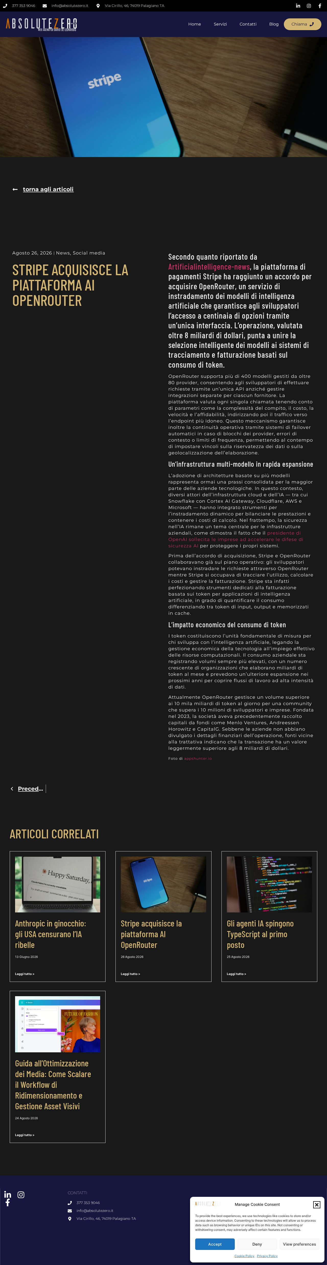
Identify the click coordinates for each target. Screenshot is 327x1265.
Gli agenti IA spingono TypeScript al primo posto (260, 934)
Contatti (248, 24)
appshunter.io (198, 758)
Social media (89, 253)
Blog (274, 24)
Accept (215, 1244)
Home (194, 24)
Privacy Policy (267, 1256)
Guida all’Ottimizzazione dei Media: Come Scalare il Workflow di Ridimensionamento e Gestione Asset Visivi (53, 1084)
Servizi (220, 24)
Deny (257, 1244)
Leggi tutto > (24, 974)
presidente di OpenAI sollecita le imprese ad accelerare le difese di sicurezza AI (235, 539)
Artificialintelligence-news (209, 266)
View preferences (299, 1244)
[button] (316, 1204)
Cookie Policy (244, 1256)
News (63, 253)
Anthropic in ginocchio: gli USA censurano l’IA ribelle (50, 934)
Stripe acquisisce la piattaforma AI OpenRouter (151, 934)
